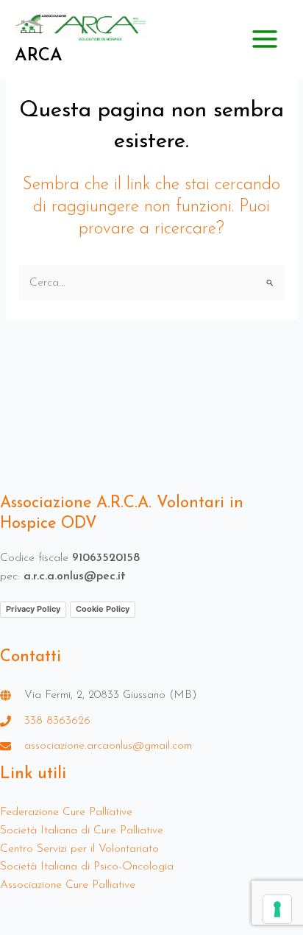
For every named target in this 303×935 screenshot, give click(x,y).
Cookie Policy (102, 609)
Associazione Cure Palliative (67, 885)
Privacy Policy (33, 609)
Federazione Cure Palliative (66, 812)
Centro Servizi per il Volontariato (79, 849)
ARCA (39, 56)
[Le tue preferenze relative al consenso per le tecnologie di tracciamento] (277, 909)
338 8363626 (57, 721)
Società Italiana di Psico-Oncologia (87, 866)
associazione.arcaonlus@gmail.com (108, 746)
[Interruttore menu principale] (265, 38)
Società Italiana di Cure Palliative (81, 830)
